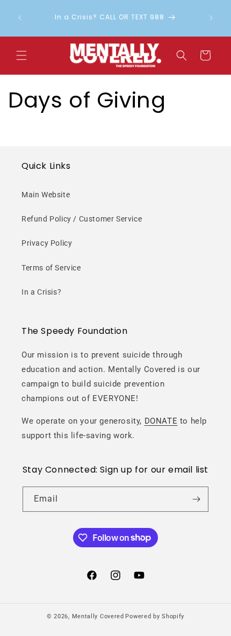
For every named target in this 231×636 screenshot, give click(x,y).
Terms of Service (51, 267)
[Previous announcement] (20, 18)
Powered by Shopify (154, 616)
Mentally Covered (98, 616)
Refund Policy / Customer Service (81, 219)
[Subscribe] (196, 499)
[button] (21, 55)
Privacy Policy (46, 243)
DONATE (161, 421)
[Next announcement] (211, 18)
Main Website (45, 194)
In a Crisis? (41, 292)
